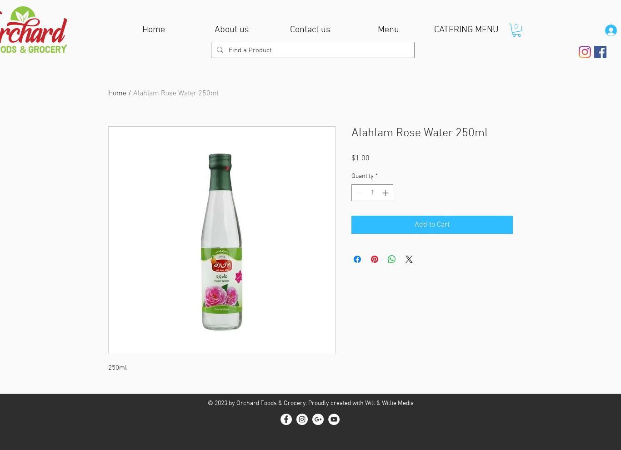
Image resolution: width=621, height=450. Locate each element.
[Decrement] (358, 193)
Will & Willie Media (389, 403)
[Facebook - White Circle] (286, 419)
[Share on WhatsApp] (391, 259)
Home (117, 93)
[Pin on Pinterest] (374, 259)
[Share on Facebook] (357, 259)
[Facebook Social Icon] (600, 52)
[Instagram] (585, 52)
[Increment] (386, 193)
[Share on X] (409, 259)
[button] (517, 30)
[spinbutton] (372, 193)
